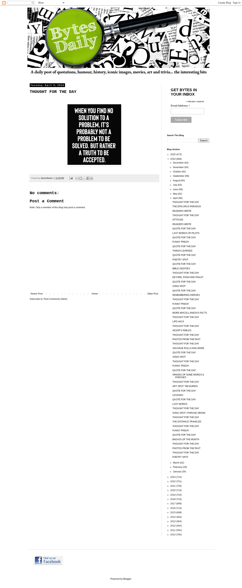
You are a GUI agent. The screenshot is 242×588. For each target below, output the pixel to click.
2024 (173, 159)
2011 (173, 530)
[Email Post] (70, 178)
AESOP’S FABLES (181, 330)
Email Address (180, 105)
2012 (173, 525)
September (179, 176)
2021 (173, 486)
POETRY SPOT (180, 259)
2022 (173, 481)
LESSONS (177, 395)
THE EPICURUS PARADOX (186, 206)
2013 (173, 521)
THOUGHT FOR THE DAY (185, 202)
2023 (173, 477)
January (177, 471)
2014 (173, 517)
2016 (173, 508)
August (177, 180)
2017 (173, 503)
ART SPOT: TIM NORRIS (185, 386)
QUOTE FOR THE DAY (184, 228)
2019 (173, 495)
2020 (173, 490)
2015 (173, 512)
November (178, 167)
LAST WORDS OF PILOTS (185, 233)
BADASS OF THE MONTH (185, 439)
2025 (173, 154)
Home (95, 293)
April (175, 198)
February (178, 467)
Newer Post (37, 293)
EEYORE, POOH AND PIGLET (187, 277)
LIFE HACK (178, 321)
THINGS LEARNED (182, 250)
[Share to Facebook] (88, 178)
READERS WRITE (181, 211)
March (176, 462)
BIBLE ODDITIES (181, 268)
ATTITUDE (177, 219)
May (175, 193)
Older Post (152, 293)
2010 (173, 534)
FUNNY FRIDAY (180, 242)
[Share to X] (84, 178)
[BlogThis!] (81, 178)
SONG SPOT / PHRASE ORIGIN (188, 413)
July (175, 185)
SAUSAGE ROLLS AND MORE (188, 348)
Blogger (127, 579)
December (178, 162)
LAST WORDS (179, 404)
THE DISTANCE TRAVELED (186, 421)
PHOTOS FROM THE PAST (186, 339)
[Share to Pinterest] (91, 178)
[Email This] (77, 178)
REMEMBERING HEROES (186, 295)
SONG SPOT (179, 286)
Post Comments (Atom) (55, 299)
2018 (173, 499)
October (177, 171)
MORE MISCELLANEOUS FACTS (189, 313)
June (176, 189)
